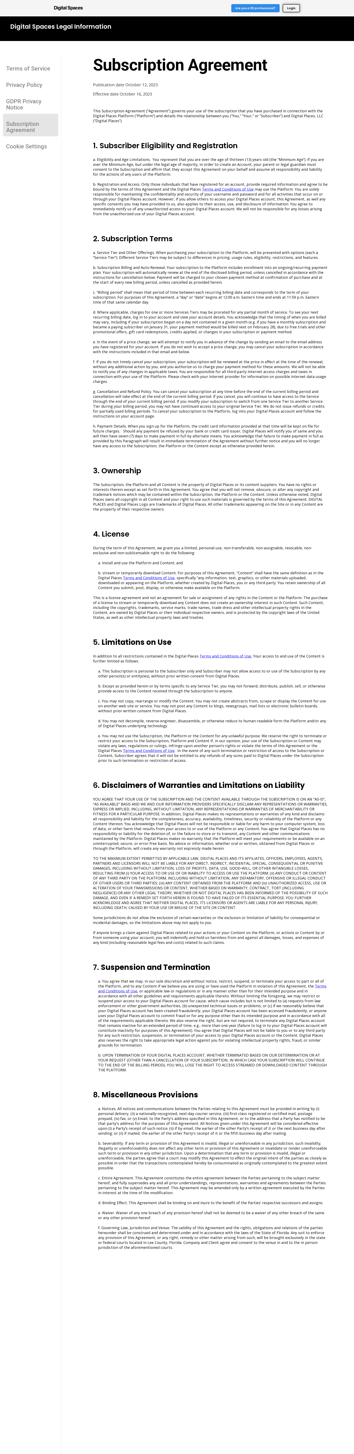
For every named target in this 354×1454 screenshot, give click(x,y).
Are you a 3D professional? (255, 8)
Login (291, 8)
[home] (68, 8)
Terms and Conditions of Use (228, 189)
